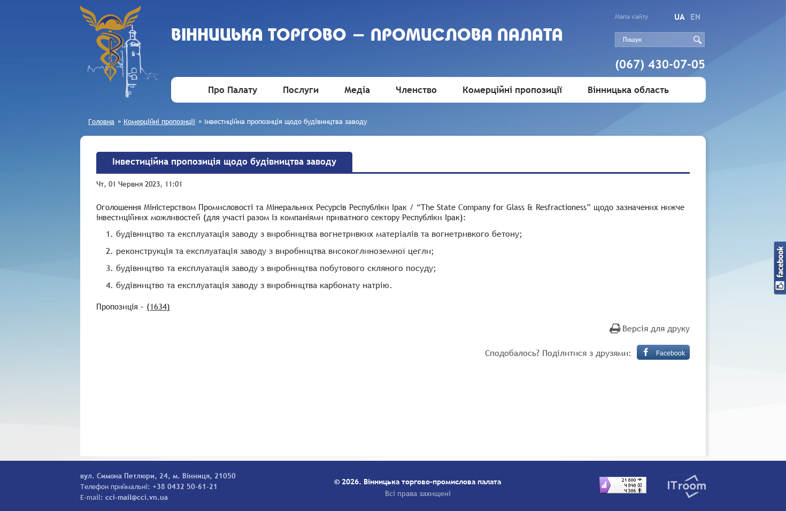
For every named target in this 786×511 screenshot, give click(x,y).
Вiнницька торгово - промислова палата (367, 36)
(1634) (158, 306)
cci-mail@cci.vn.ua (136, 497)
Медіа (357, 90)
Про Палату (232, 90)
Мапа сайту (631, 16)
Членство (416, 90)
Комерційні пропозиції (512, 90)
